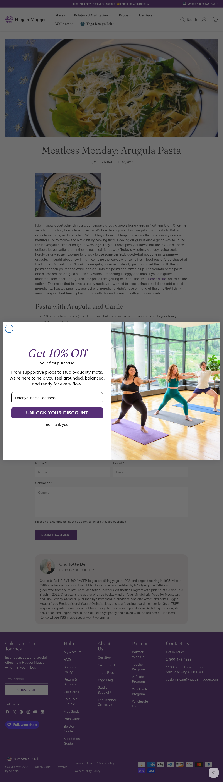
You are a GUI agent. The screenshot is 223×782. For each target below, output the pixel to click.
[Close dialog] (9, 329)
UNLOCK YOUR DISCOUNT (57, 413)
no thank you (57, 424)
